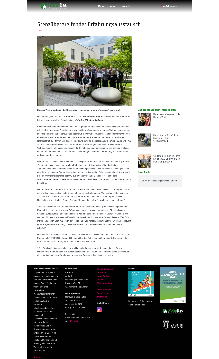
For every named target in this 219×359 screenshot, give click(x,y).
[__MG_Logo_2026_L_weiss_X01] (173, 324)
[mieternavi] (141, 283)
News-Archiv (103, 276)
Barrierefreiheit (104, 290)
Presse (100, 280)
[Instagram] (99, 309)
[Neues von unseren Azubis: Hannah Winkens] (144, 119)
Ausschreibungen (105, 269)
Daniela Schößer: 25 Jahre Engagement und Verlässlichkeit (166, 137)
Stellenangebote (104, 283)
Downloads (102, 272)
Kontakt (74, 321)
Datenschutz (103, 293)
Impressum (102, 297)
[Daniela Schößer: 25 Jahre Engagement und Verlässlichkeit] (144, 140)
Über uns (37, 357)
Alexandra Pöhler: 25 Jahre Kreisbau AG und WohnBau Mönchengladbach (166, 158)
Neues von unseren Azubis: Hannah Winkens (166, 116)
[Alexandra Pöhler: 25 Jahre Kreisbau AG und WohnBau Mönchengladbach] (144, 160)
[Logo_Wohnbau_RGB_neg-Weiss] (54, 6)
